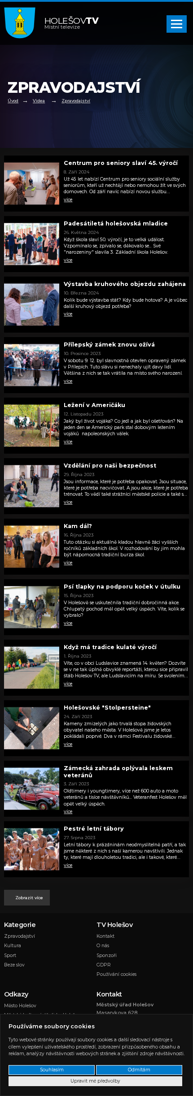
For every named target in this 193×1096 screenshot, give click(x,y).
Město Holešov (20, 1006)
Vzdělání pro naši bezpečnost (110, 465)
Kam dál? (78, 526)
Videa (39, 101)
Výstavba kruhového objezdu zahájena (125, 284)
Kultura (12, 946)
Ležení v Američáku (94, 405)
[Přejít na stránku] (24, 23)
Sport (10, 955)
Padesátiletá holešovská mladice (116, 223)
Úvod (13, 101)
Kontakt (105, 936)
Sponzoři (106, 955)
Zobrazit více (29, 897)
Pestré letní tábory (94, 828)
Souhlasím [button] (52, 1070)
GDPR (103, 965)
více (68, 200)
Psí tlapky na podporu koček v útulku (122, 586)
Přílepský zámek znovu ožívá (109, 344)
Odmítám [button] (139, 1070)
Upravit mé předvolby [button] (95, 1081)
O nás (102, 946)
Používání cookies (116, 974)
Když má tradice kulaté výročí (110, 647)
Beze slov (14, 965)
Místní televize (71, 23)
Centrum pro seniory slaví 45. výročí (121, 163)
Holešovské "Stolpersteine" (107, 707)
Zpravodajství (75, 101)
